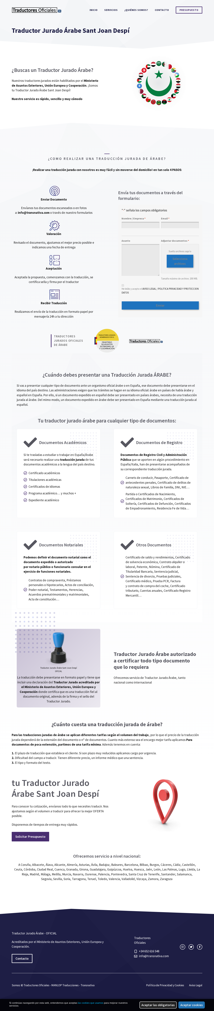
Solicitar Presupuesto (30, 837)
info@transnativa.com (33, 213)
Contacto (162, 10)
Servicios (111, 10)
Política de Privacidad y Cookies (165, 985)
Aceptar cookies (191, 1005)
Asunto (126, 240)
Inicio (94, 10)
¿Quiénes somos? (136, 10)
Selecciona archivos (180, 261)
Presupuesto (189, 10)
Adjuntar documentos (175, 240)
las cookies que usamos (90, 1002)
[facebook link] (199, 946)
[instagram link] (182, 946)
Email (165, 218)
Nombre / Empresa (133, 218)
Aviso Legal (195, 985)
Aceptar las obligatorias (158, 1005)
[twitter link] (191, 946)
